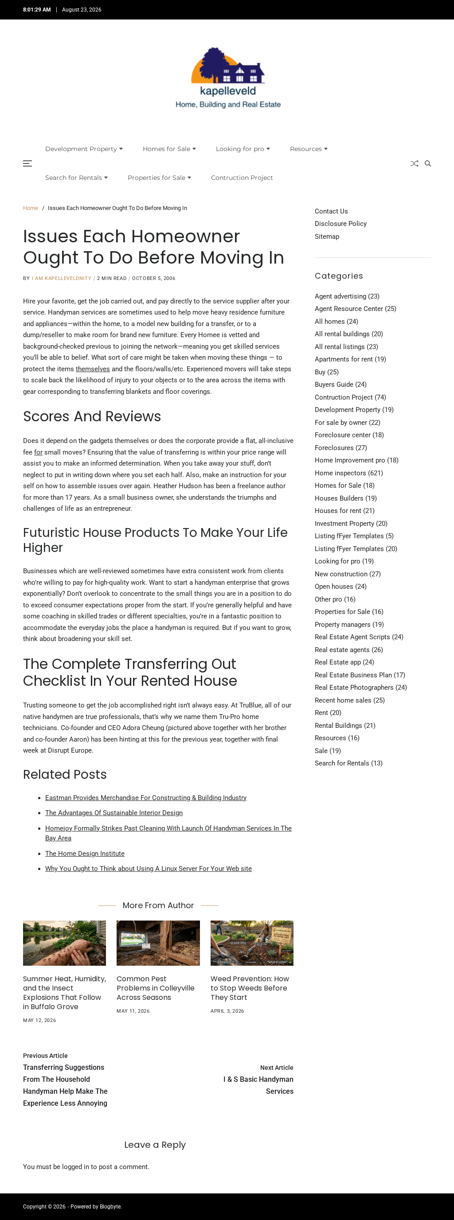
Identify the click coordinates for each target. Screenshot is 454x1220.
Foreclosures (334, 448)
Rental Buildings (338, 726)
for (38, 452)
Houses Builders (339, 498)
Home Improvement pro (350, 460)
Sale (321, 751)
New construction (341, 574)
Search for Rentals (73, 178)
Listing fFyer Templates (349, 536)
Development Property (81, 149)
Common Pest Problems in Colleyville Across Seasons (156, 988)
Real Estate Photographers (354, 688)
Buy (320, 372)
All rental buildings (342, 334)
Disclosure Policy (341, 224)
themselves (93, 369)
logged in (75, 1167)
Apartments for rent (344, 359)
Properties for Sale (156, 178)
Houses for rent (338, 511)
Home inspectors (340, 473)
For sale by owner (341, 423)
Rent (321, 713)
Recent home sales (343, 700)
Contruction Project (242, 178)
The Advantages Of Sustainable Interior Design (114, 813)
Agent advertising (340, 296)
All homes (330, 322)
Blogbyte (110, 1207)
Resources (306, 149)
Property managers (343, 625)
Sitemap (327, 237)
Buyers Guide (334, 385)
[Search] (428, 163)
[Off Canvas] (27, 163)
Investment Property (344, 524)
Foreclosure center (343, 435)
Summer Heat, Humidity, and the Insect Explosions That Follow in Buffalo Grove (64, 992)
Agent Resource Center (349, 309)
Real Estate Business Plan (353, 675)
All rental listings (340, 347)
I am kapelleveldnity (61, 278)
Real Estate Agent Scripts (352, 637)
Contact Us (331, 211)
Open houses (334, 587)
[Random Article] (415, 163)
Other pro (328, 599)
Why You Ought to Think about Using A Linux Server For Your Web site (148, 869)
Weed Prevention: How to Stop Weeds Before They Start (250, 988)
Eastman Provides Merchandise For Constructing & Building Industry (146, 798)
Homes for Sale (166, 149)
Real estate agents (342, 650)
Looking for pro (240, 149)
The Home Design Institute (85, 854)
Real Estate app (338, 662)
